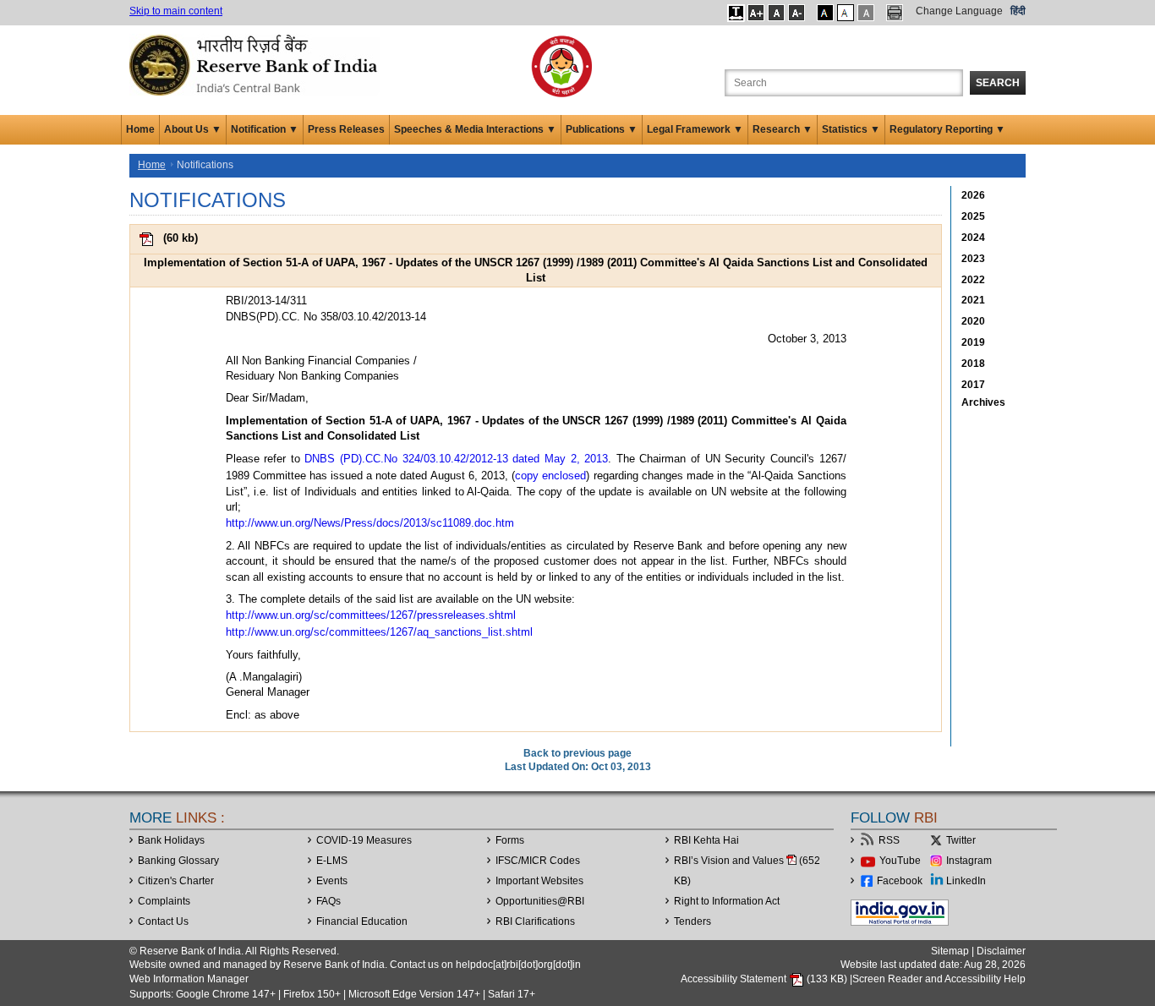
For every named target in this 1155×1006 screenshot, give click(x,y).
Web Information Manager (189, 979)
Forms (509, 840)
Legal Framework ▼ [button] (695, 129)
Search (998, 83)
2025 (973, 216)
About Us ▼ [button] (193, 129)
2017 (973, 385)
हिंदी (1018, 11)
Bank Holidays (171, 840)
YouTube (900, 861)
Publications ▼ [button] (602, 129)
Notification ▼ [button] (264, 129)
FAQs (328, 901)
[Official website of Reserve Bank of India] (256, 64)
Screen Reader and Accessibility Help (939, 979)
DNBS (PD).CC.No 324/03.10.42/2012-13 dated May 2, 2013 (456, 458)
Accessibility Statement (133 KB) (765, 979)
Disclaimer (1001, 951)
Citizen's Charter (176, 881)
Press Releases (346, 129)
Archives (983, 402)
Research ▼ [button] (783, 129)
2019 (973, 342)
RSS (889, 840)
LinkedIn (966, 881)
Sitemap (950, 951)
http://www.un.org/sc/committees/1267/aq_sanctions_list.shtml (379, 632)
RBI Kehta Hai (706, 840)
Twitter (961, 840)
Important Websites (539, 881)
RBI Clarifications (535, 921)
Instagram (969, 861)
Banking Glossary (178, 861)
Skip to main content (175, 11)
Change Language (959, 11)
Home (140, 129)
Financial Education (362, 921)
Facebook (899, 881)
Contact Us (163, 921)
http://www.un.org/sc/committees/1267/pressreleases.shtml (371, 615)
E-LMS (332, 861)
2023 (973, 259)
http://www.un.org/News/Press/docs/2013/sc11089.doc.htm (370, 523)
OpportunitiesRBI (539, 901)
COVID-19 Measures (364, 840)
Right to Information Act (727, 901)
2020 (973, 321)
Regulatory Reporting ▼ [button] (947, 129)
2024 (973, 237)
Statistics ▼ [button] (851, 129)
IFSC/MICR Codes (537, 861)
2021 (973, 300)
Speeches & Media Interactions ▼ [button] (475, 129)
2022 (973, 280)
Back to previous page (577, 753)
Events (332, 881)
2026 (973, 195)
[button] (736, 13)
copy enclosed (550, 475)
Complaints (164, 901)
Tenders (692, 921)
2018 (973, 363)
